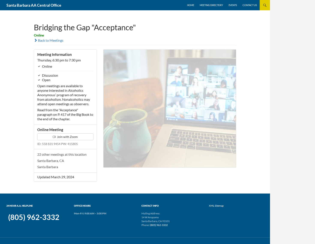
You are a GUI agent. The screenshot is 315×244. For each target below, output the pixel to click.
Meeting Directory (211, 5)
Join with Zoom (67, 137)
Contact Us (250, 5)
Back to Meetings (50, 40)
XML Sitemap (216, 205)
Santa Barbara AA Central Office (33, 5)
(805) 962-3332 (33, 217)
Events (233, 5)
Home (190, 5)
